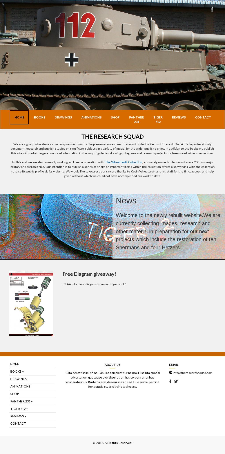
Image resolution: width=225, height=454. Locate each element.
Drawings (63, 117)
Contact (203, 117)
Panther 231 (136, 119)
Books (39, 117)
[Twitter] (176, 382)
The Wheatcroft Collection (123, 162)
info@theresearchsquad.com (192, 373)
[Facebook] (212, 9)
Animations (91, 117)
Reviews (179, 117)
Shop (115, 117)
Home (19, 117)
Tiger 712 (158, 119)
